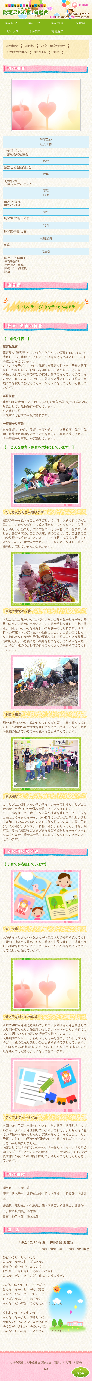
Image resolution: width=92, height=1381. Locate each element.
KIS (46, 1368)
